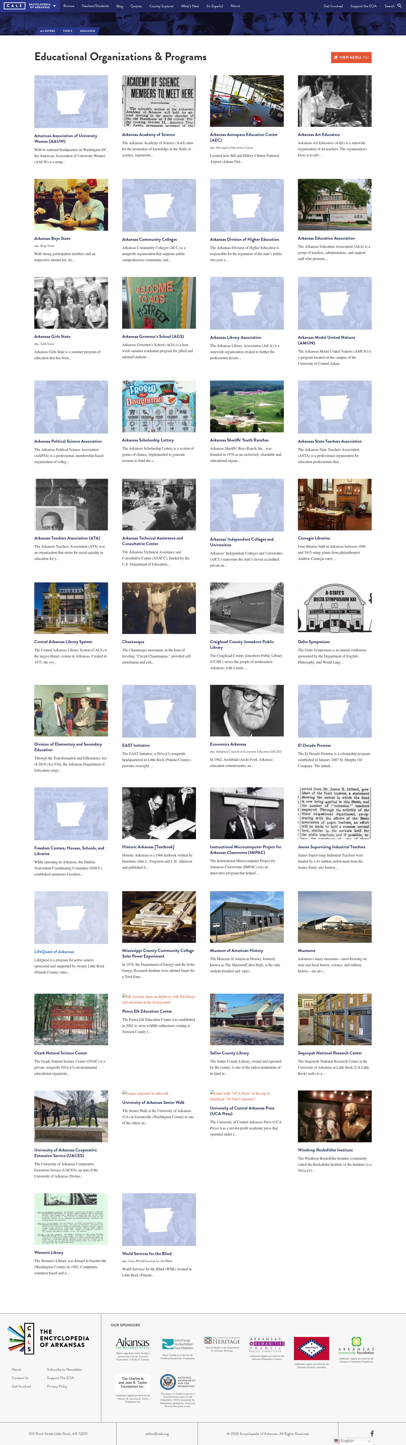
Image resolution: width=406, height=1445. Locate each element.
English (347, 1441)
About (235, 6)
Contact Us (20, 1378)
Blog (119, 6)
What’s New (190, 6)
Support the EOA (364, 6)
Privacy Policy (57, 1386)
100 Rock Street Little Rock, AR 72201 (58, 1434)
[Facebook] (372, 1433)
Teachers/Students (95, 6)
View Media (354, 57)
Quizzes (136, 6)
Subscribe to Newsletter (64, 1369)
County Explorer (161, 6)
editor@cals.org (157, 1434)
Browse (68, 6)
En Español (215, 6)
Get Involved (333, 6)
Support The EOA (60, 1378)
